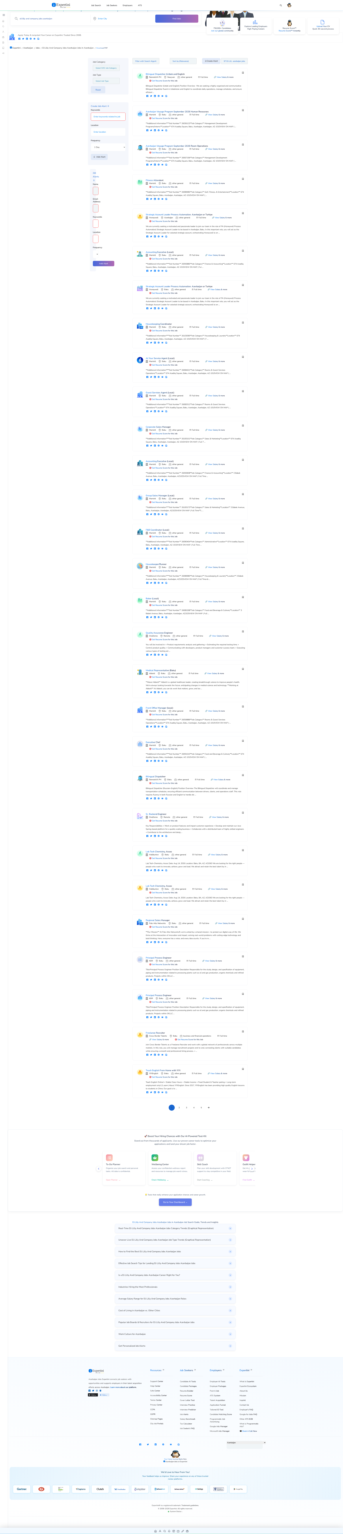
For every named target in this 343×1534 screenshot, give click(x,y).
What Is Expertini (247, 1381)
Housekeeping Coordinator (159, 324)
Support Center (156, 1381)
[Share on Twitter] (23, 39)
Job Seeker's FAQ (187, 1428)
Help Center (155, 1386)
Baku (164, 114)
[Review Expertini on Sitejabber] (140, 1489)
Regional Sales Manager (158, 920)
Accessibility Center (158, 1395)
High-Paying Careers (255, 29)
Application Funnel (218, 1405)
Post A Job (214, 1391)
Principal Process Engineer (159, 957)
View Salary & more (225, 77)
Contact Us (244, 1405)
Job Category (99, 61)
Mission (243, 1395)
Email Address (96, 200)
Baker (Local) (152, 598)
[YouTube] (100, 1391)
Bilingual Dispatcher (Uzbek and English (165, 74)
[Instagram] (97, 1391)
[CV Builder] (4, 42)
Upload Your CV (323, 26)
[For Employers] (4, 37)
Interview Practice (187, 1405)
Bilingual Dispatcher (156, 776)
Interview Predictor (188, 1409)
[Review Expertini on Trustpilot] (61, 1489)
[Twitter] (93, 1391)
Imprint (243, 1400)
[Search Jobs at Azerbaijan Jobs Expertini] (164, 1531)
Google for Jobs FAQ (248, 1414)
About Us (244, 1391)
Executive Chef (153, 742)
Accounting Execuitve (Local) (160, 461)
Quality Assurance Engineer (159, 632)
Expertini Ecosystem (248, 1386)
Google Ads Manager (219, 1426)
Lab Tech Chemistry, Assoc (159, 851)
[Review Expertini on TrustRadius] (120, 1489)
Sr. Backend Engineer (156, 814)
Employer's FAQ (246, 1409)
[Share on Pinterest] (30, 39)
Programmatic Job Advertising (217, 1420)
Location (94, 125)
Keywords (95, 110)
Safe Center (155, 1390)
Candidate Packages (188, 1386)
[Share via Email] (34, 39)
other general (186, 77)
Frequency (95, 140)
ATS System (215, 1395)
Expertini (245, 1370)
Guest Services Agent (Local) (160, 392)
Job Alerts (184, 1414)
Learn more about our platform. (123, 1387)
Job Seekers (112, 5)
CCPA (152, 1409)
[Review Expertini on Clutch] (100, 1489)
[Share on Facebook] (19, 39)
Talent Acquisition (217, 1400)
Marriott (152, 114)
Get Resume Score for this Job (164, 80)
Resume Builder (186, 1391)
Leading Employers (259, 26)
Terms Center (155, 1400)
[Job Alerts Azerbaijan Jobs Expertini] (169, 1531)
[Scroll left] (98, 1168)
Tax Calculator (186, 1423)
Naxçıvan (171, 77)
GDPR (152, 1414)
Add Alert (100, 157)
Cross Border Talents (158, 1036)
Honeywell (153, 217)
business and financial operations (197, 1036)
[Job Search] (281, 5)
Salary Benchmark (187, 1419)
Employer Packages (218, 1386)
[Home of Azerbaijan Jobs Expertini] (155, 1531)
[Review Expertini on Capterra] (80, 1489)
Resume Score (186, 1395)
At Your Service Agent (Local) (160, 358)
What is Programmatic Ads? (249, 1425)
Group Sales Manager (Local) (160, 495)
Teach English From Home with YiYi (163, 1070)
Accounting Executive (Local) (160, 252)
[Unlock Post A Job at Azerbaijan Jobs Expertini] (182, 1531)
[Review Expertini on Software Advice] (179, 1489)
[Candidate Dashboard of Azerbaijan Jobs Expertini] (160, 1531)
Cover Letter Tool (187, 1400)
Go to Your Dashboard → (175, 1202)
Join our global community (222, 30)
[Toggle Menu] (3, 15)
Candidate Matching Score (221, 1414)
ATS (140, 5)
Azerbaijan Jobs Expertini (99, 1379)
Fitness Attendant (154, 180)
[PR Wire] (4, 53)
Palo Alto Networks (157, 923)
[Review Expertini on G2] (41, 1489)
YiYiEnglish (153, 1073)
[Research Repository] (4, 47)
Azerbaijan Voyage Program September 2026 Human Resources (177, 111)
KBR (151, 961)
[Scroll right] (252, 1168)
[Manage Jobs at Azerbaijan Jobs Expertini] (187, 1531)
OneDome (153, 636)
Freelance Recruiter (155, 1032)
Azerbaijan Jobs (171, 1461)
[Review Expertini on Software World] (159, 1489)
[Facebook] (90, 1391)
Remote (167, 636)
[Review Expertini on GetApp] (199, 1489)
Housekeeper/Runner (156, 564)
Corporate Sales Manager (158, 426)
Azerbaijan (168, 217)
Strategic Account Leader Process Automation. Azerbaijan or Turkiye (179, 214)
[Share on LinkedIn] (27, 39)
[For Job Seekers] (4, 31)
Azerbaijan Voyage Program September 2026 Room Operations (177, 146)
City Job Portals (156, 1423)
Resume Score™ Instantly (289, 30)
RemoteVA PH (155, 77)
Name (95, 184)
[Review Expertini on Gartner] (22, 1489)
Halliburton (154, 854)
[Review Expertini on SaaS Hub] (218, 1489)
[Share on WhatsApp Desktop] (38, 39)
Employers (127, 5)
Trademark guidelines (189, 1505)
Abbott (152, 673)
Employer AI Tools (217, 1381)
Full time (204, 77)
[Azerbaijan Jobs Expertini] (64, 5)
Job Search (96, 5)
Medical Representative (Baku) (161, 670)
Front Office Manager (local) (159, 707)
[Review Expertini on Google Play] (238, 1489)
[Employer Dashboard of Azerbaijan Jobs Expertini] (173, 1531)
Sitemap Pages (156, 1419)
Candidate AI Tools (188, 1381)
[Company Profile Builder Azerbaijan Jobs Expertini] (178, 1531)
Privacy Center (156, 1405)
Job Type (97, 74)
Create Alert (212, 61)
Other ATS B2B (246, 1419)
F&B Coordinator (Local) (157, 529)
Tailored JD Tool (216, 1409)
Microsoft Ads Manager (220, 1431)
